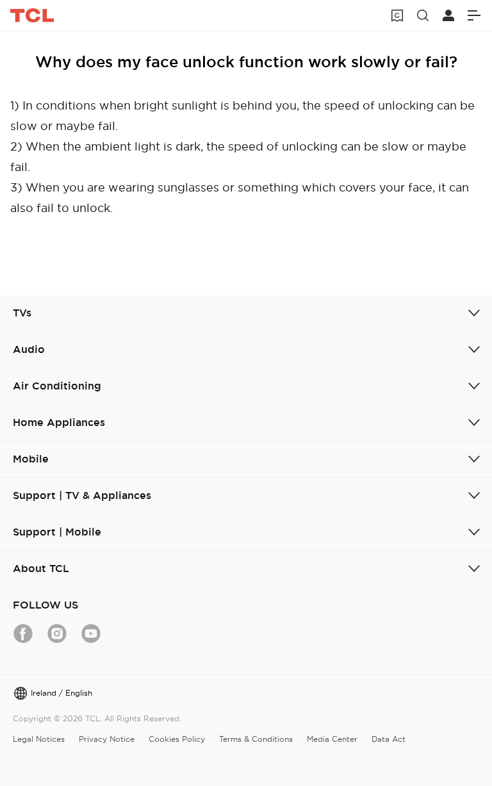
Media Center (332, 739)
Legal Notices (39, 739)
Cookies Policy (177, 739)
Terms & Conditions (256, 739)
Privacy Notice (107, 739)
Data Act (389, 739)
